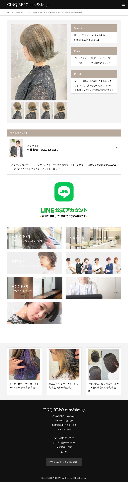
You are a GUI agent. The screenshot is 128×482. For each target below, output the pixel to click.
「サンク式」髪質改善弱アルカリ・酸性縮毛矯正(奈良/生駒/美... (103, 388)
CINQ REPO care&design (28, 4)
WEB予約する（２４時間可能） (64, 462)
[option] (39, 62)
